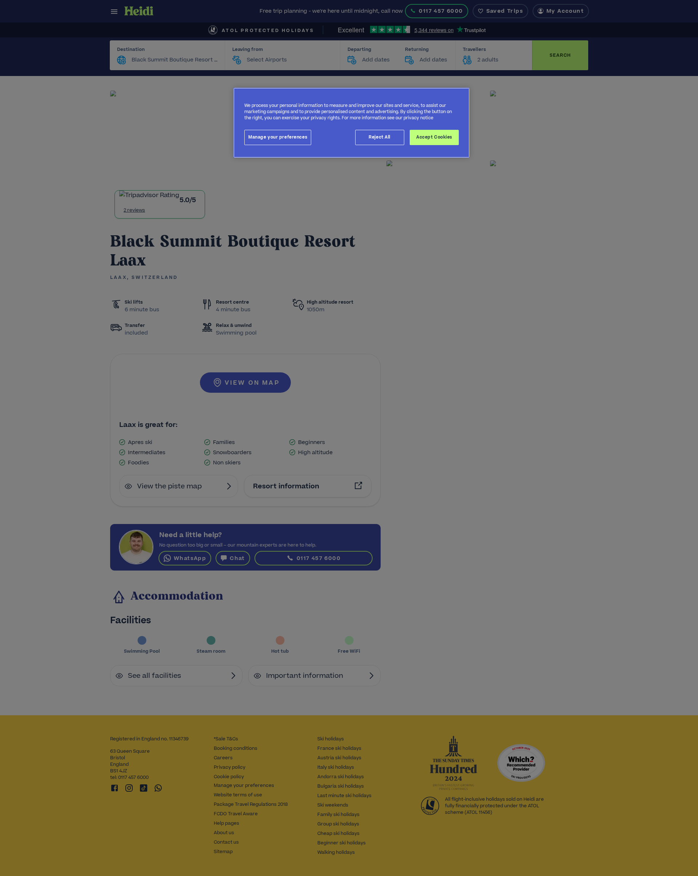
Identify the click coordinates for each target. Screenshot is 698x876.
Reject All (379, 137)
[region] (351, 123)
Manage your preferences (277, 137)
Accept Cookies (434, 137)
